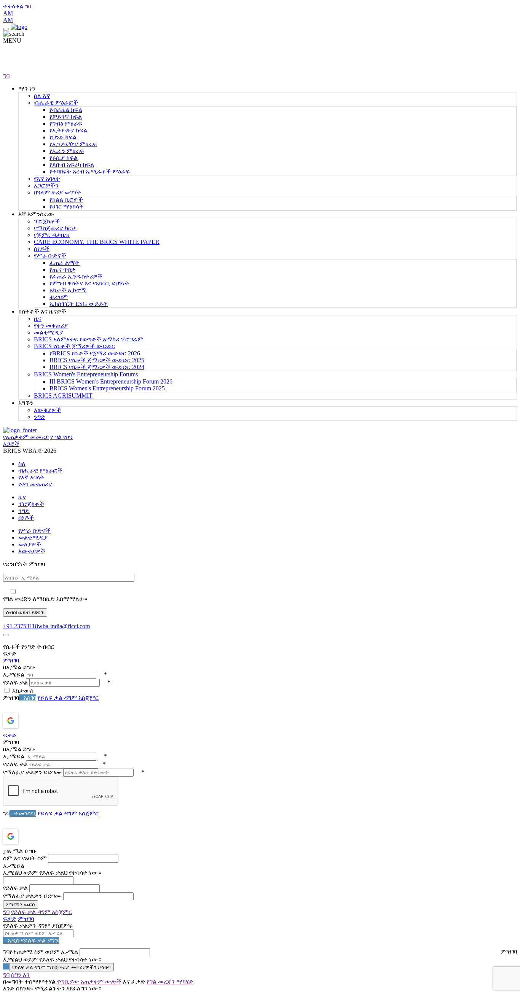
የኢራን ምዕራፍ (66, 151)
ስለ (22, 463)
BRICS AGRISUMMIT (63, 395)
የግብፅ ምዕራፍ (65, 123)
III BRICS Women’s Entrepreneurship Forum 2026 (110, 381)
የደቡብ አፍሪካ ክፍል (71, 164)
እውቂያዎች (47, 410)
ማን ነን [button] (26, 88)
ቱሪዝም (58, 297)
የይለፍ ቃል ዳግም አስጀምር (68, 697)
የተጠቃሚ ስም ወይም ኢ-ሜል (44, 952)
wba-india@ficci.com (64, 626)
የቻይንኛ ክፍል (65, 116)
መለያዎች (29, 544)
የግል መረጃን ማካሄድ (170, 981)
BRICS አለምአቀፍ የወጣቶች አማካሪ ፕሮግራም (88, 339)
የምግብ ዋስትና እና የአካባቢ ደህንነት (89, 283)
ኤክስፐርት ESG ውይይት (78, 304)
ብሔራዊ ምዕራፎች (56, 102)
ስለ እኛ (42, 95)
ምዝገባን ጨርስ (20, 904)
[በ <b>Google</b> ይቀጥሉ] (30, 720)
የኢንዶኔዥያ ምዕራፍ (73, 144)
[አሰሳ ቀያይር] (6, 29)
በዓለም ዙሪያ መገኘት (57, 192)
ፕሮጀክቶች (47, 221)
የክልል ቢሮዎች (66, 199)
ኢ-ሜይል (13, 674)
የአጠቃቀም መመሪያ (26, 437)
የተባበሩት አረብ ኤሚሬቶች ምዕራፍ (89, 171)
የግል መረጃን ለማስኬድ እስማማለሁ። (45, 598)
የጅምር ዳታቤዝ (52, 235)
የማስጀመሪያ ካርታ (55, 228)
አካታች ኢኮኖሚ (67, 290)
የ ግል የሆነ (61, 437)
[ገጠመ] (6, 635)
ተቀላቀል (13, 6)
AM (8, 13)
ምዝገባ (11, 660)
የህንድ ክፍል (63, 137)
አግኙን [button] (25, 403)
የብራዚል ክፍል (65, 110)
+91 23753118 (20, 626)
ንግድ (39, 417)
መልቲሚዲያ (48, 332)
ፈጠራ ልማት (64, 262)
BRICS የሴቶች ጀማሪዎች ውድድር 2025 (96, 360)
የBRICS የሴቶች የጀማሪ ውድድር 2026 (94, 353)
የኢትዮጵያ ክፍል (68, 130)
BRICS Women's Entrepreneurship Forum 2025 (107, 388)
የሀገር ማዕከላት (66, 206)
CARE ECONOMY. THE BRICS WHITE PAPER (97, 242)
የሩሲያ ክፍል (63, 157)
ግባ (28, 6)
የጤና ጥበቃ (62, 269)
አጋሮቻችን (46, 185)
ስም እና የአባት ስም (24, 858)
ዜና (37, 318)
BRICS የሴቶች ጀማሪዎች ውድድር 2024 (96, 367)
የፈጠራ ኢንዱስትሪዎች (75, 276)
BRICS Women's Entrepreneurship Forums (86, 374)
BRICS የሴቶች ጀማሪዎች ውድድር (74, 346)
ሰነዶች (41, 248)
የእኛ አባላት (47, 178)
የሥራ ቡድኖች (50, 255)
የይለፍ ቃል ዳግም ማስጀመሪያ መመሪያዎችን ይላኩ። (61, 967)
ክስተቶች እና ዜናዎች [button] (42, 311)
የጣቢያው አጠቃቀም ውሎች (89, 981)
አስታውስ (22, 691)
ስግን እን (20, 974)
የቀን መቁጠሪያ (51, 325)
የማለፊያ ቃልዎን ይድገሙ (32, 772)
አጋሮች (11, 444)
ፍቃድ (9, 735)
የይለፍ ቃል (15, 682)
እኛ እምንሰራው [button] (36, 214)
